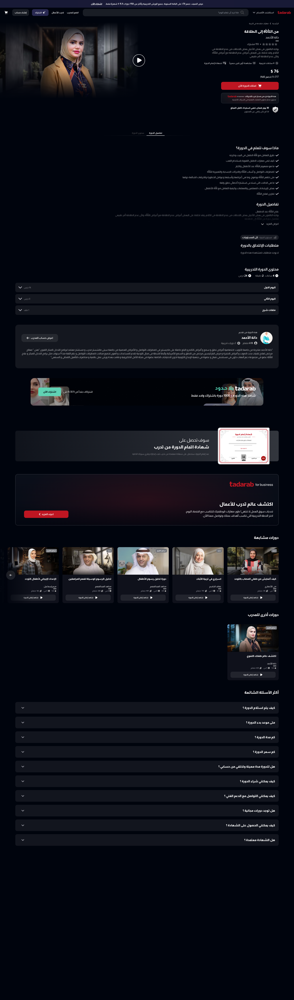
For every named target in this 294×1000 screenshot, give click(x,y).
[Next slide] (10, 575)
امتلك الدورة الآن (247, 85)
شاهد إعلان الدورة (250, 598)
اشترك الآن (96, 4)
